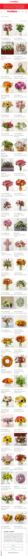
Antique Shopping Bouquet (19, 255)
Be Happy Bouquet (19, 411)
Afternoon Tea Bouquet (20, 97)
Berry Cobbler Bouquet (20, 508)
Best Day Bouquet (6, 528)
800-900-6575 (20, 7)
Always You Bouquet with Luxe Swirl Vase (6, 195)
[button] (19, 11)
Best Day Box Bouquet (20, 528)
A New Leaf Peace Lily (20, 39)
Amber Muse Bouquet (20, 195)
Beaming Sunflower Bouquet (6, 450)
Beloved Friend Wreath (20, 488)
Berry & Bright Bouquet (5, 508)
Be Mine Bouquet (5, 431)
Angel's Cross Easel (6, 254)
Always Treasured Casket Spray (6, 175)
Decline (13, 549)
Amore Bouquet (5, 234)
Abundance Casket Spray (6, 59)
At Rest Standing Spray (20, 313)
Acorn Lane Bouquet (6, 78)
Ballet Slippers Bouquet (5, 412)
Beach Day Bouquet (19, 431)
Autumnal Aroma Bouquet (18, 352)
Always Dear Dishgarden (4, 156)
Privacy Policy (19, 541)
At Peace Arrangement (7, 313)
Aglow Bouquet (5, 116)
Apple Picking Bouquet (20, 274)
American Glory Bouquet (5, 215)
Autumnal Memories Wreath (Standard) (6, 372)
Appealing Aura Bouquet (5, 275)
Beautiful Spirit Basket (7, 469)
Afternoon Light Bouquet (5, 97)
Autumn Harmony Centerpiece (19, 332)
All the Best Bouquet (19, 116)
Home (2, 16)
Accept (13, 545)
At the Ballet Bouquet (7, 331)
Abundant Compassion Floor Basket (20, 59)
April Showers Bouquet (20, 294)
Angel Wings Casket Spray (19, 235)
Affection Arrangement (20, 78)
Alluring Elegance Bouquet (19, 136)
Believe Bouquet (18, 469)
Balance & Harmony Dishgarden (19, 392)
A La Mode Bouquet (6, 39)
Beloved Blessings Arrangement (6, 489)
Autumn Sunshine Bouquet (6, 352)
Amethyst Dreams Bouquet (19, 215)
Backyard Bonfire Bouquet (6, 392)
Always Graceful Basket (20, 155)
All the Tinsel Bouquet (7, 135)
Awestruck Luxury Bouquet (19, 372)
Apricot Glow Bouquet (7, 294)
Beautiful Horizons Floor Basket (19, 450)
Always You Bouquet (19, 175)
